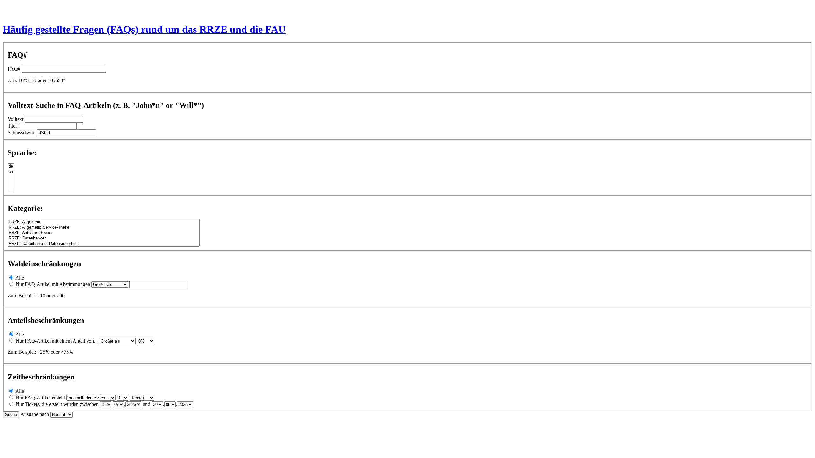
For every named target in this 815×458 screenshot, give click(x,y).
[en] (11, 172)
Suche (11, 414)
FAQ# (14, 69)
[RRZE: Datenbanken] (103, 238)
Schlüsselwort (22, 132)
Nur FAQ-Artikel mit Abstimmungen (53, 284)
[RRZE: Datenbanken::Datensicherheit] (103, 243)
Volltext (15, 119)
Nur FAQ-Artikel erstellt (40, 397)
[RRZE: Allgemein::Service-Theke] (103, 227)
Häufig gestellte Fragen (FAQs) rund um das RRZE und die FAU (144, 29)
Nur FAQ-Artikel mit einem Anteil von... (57, 341)
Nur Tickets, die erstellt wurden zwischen (57, 404)
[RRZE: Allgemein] (103, 222)
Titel (12, 125)
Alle (19, 278)
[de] (11, 166)
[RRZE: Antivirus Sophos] (103, 233)
